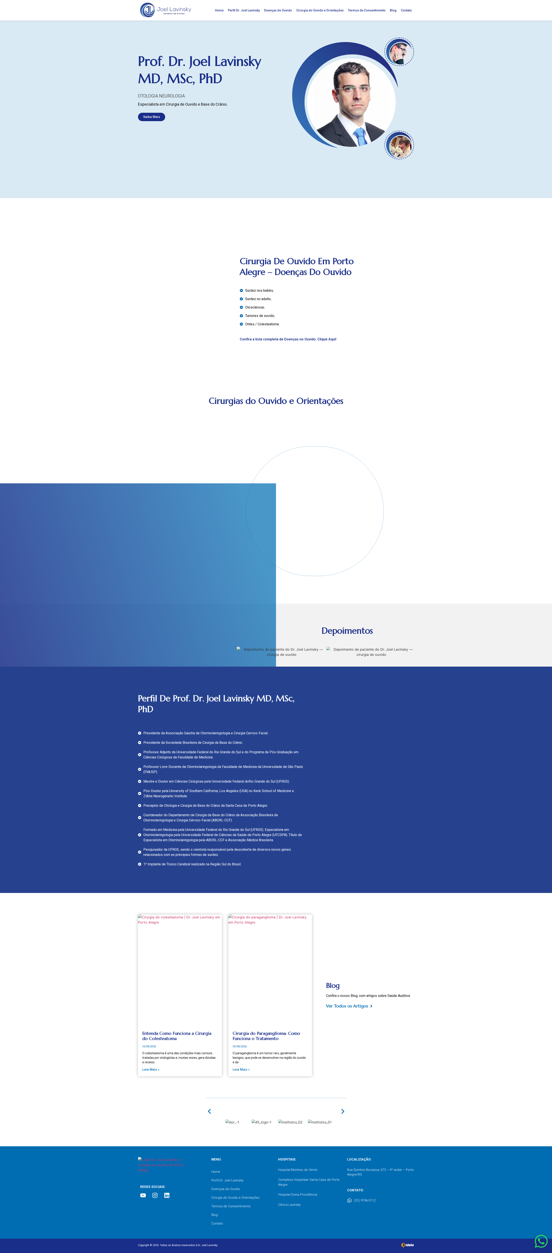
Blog (393, 10)
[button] (209, 1111)
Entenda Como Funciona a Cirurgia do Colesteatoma (176, 1036)
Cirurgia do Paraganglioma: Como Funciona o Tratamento (266, 1036)
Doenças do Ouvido (278, 10)
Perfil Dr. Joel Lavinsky (244, 10)
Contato (406, 10)
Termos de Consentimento (367, 10)
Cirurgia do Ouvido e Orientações (320, 10)
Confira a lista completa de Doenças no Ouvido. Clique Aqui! (288, 339)
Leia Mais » (150, 1069)
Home (219, 10)
